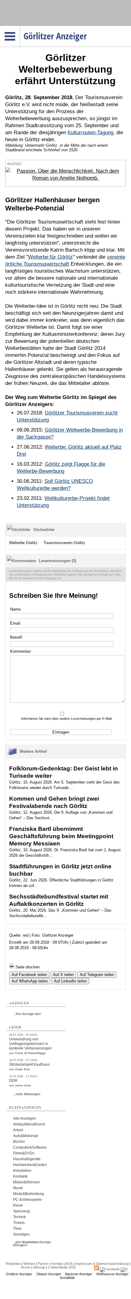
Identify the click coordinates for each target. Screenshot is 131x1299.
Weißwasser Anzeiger (112, 1274)
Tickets (19, 1222)
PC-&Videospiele (27, 1199)
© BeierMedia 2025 (62, 1267)
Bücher (19, 1141)
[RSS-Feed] (96, 1269)
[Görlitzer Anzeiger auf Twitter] (124, 1269)
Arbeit (18, 1130)
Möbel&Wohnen (26, 1182)
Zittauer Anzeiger (48, 1274)
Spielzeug (21, 1211)
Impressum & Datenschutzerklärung (102, 1263)
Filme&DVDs (23, 1153)
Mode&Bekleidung (28, 1193)
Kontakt (57, 1263)
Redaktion (13, 1263)
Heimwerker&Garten (30, 1164)
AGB (68, 1263)
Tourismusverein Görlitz (64, 542)
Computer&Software (30, 1147)
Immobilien (22, 1170)
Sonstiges (21, 1234)
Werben (29, 1263)
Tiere (17, 1228)
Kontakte (20, 1176)
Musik (18, 1188)
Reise (18, 1205)
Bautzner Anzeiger (78, 1274)
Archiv (25, 1267)
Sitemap (39, 1267)
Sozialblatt (67, 1277)
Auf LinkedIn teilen (70, 981)
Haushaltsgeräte (27, 1159)
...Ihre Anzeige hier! (27, 1013)
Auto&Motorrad (25, 1135)
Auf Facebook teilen (29, 974)
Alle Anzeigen (24, 1118)
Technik (19, 1216)
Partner (43, 1263)
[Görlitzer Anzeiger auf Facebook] (110, 1269)
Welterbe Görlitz (23, 542)
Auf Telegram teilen (97, 974)
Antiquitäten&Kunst (29, 1124)
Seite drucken (27, 967)
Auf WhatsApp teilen (30, 981)
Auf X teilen (63, 974)
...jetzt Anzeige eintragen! (32, 1241)
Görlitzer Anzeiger (19, 1274)
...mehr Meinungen (26, 1094)
